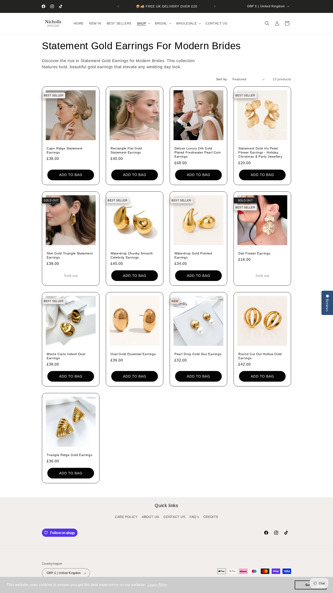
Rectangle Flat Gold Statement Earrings (126, 150)
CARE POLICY (126, 517)
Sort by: (222, 79)
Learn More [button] (157, 585)
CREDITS (210, 517)
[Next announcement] (215, 6)
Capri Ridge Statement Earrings (64, 150)
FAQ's (194, 517)
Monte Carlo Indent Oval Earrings (66, 356)
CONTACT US (174, 517)
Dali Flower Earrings (254, 253)
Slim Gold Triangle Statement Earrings (70, 255)
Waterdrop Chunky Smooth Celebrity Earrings (132, 255)
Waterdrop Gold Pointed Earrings (193, 255)
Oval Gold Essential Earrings (133, 354)
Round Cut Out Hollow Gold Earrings (260, 356)
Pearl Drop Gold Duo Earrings (197, 354)
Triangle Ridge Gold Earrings (69, 455)
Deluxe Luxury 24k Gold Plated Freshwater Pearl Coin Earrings (197, 152)
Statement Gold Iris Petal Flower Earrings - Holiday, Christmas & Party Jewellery (260, 152)
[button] (143, 23)
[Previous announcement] (118, 6)
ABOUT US (150, 517)
